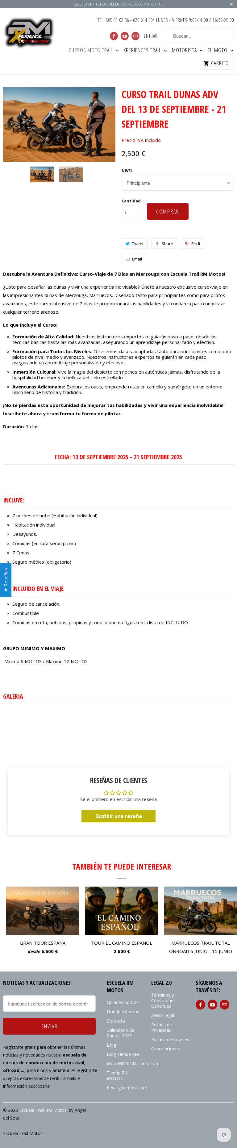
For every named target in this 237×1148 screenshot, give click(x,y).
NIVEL (127, 170)
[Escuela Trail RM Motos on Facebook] (114, 36)
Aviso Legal (162, 1015)
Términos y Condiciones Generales (163, 1000)
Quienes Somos (123, 1002)
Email (137, 259)
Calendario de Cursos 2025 (120, 1033)
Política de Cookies (170, 1039)
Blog (111, 1045)
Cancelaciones (165, 1049)
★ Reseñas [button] (5, 580)
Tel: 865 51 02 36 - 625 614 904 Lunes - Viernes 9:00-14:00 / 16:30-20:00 (166, 20)
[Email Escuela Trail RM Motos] (135, 36)
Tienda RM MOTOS (117, 1075)
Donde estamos (123, 1012)
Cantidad (131, 201)
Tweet (137, 243)
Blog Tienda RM (123, 1054)
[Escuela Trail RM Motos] (29, 33)
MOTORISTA (185, 50)
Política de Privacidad (161, 1027)
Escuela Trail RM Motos (43, 1110)
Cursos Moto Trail (91, 50)
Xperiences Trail (143, 50)
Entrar (151, 36)
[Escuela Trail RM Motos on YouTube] (125, 36)
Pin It (195, 243)
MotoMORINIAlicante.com (133, 1063)
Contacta (116, 1021)
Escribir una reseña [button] (118, 816)
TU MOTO (218, 50)
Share (167, 243)
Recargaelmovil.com (127, 1088)
